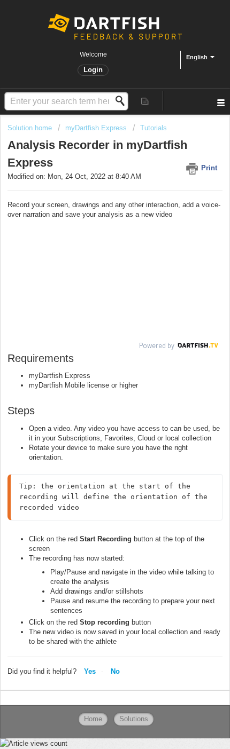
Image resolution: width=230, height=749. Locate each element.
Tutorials (153, 128)
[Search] (123, 101)
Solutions (133, 719)
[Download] (95, 371)
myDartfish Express (96, 128)
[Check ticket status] (145, 101)
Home (93, 719)
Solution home (30, 128)
